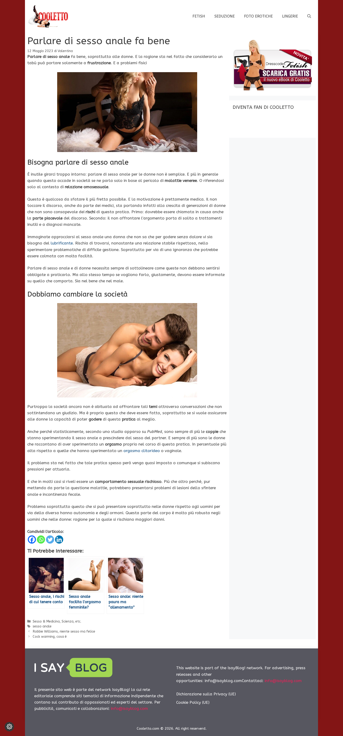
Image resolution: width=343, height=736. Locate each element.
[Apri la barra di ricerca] (309, 16)
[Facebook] (32, 539)
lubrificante (62, 243)
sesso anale (42, 626)
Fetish (198, 16)
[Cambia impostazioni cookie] (9, 726)
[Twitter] (50, 539)
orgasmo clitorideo (141, 450)
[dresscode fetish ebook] (272, 89)
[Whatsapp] (41, 539)
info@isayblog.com (129, 708)
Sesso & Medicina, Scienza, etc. (57, 621)
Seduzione (224, 16)
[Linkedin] (59, 539)
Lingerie (290, 16)
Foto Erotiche (258, 16)
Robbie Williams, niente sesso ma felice (64, 631)
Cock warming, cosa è (50, 637)
